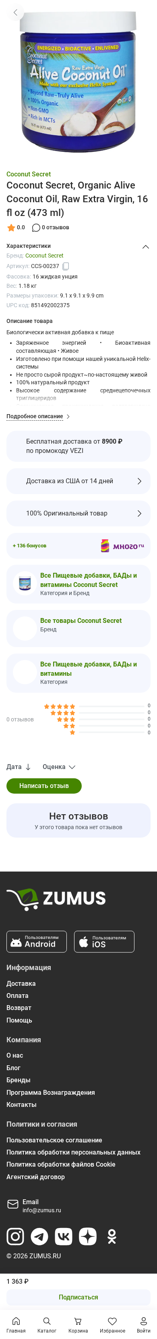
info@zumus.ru (42, 1210)
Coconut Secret (28, 174)
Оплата (17, 996)
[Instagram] (15, 1236)
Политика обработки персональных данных (73, 1152)
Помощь (19, 1020)
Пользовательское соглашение (54, 1140)
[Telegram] (39, 1236)
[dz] (88, 1236)
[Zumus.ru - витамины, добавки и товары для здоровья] (55, 903)
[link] (15, 12)
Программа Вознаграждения (50, 1092)
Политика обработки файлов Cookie (61, 1164)
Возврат (18, 1008)
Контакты (21, 1104)
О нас (14, 1055)
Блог (13, 1068)
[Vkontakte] (63, 1236)
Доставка (21, 983)
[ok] (112, 1236)
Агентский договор (35, 1177)
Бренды (18, 1080)
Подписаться (78, 1297)
